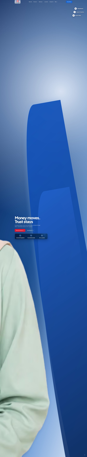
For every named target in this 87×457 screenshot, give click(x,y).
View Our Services (19, 230)
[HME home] (17, 1)
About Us (30, 1)
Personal (35, 1)
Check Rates (69, 1)
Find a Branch (29, 230)
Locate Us (46, 1)
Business (40, 1)
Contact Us (51, 1)
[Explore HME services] (85, 455)
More (56, 1)
